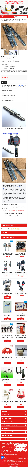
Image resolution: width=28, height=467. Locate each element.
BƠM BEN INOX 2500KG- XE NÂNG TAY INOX (7, 254)
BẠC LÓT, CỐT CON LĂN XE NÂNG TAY (7, 402)
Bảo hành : (6, 68)
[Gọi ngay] (2, 461)
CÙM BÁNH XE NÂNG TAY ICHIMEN (7, 314)
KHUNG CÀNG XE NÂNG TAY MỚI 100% (20, 402)
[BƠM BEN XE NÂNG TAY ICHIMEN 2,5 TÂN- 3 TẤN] (21, 285)
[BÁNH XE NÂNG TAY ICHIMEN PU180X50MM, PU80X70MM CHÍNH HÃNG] (21, 246)
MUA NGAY (7, 297)
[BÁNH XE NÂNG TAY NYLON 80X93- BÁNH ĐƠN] (21, 350)
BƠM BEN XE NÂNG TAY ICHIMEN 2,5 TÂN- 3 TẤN (21, 292)
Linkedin (17, 61)
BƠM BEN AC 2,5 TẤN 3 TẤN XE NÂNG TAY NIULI (21, 273)
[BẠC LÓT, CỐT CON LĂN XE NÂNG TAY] (7, 394)
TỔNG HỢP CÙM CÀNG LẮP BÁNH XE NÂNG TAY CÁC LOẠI (7, 381)
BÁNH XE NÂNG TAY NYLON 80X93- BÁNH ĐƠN (21, 359)
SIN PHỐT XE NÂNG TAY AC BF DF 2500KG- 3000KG (20, 315)
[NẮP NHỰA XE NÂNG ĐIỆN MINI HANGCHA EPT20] (7, 350)
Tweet (10, 61)
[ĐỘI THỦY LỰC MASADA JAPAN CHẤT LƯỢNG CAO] (21, 328)
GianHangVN (16, 466)
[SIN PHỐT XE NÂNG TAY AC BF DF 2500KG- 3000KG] (21, 307)
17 (9, 58)
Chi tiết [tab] (4, 82)
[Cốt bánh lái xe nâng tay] (14, 36)
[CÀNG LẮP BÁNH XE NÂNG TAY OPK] (21, 372)
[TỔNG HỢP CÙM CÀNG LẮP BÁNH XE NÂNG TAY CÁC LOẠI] (7, 372)
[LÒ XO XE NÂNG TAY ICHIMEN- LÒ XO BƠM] (7, 265)
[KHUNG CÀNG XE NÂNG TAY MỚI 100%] (21, 394)
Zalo (2, 457)
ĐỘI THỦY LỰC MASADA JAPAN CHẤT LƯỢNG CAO (21, 337)
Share (3, 61)
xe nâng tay (20, 85)
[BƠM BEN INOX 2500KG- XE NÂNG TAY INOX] (7, 246)
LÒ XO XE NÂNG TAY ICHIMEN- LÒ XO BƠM (7, 273)
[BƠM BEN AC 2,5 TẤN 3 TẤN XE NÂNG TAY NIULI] (21, 265)
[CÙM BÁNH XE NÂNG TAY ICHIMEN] (7, 307)
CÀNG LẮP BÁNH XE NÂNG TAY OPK (21, 380)
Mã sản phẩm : (5, 64)
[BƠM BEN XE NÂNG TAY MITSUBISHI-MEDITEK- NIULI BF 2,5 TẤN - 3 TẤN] (7, 285)
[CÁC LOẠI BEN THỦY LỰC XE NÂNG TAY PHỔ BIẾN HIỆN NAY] (7, 328)
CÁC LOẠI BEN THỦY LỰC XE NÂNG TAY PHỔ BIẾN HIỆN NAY (7, 337)
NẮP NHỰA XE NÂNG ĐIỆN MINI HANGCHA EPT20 (7, 359)
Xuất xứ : (7, 66)
